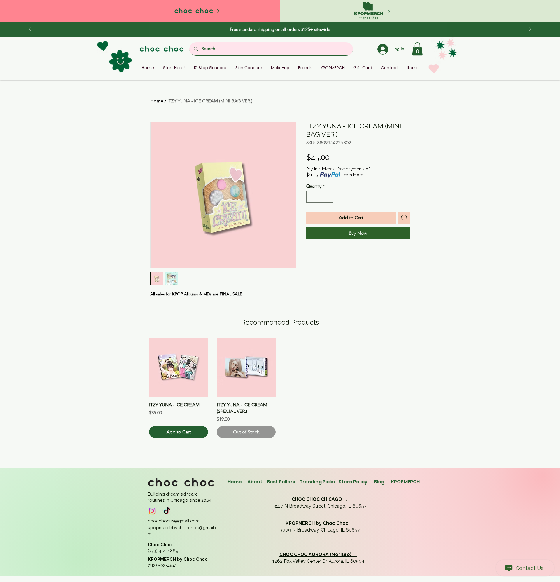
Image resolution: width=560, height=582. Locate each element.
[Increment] (328, 196)
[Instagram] (152, 511)
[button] (417, 48)
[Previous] (30, 29)
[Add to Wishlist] (404, 218)
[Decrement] (311, 196)
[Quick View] (178, 367)
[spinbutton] (320, 196)
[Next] (529, 29)
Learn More (352, 174)
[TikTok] (166, 511)
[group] (280, 388)
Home (156, 101)
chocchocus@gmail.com (174, 521)
